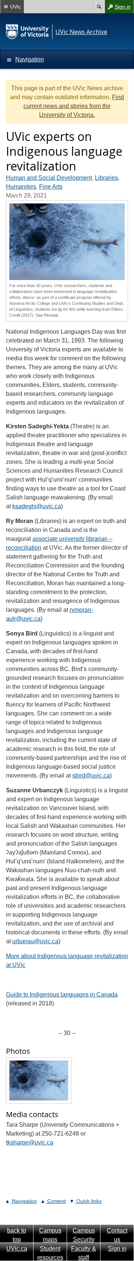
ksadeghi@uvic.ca (36, 506)
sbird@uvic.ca (91, 775)
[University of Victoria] (27, 31)
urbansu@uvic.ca (35, 941)
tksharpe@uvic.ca (29, 1142)
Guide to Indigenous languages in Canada (62, 994)
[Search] (99, 6)
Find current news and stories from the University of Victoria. (73, 106)
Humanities (21, 186)
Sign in (118, 8)
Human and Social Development (49, 178)
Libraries (106, 178)
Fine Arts (51, 186)
